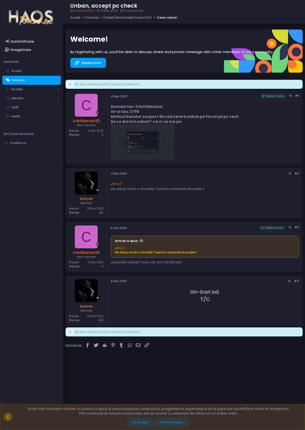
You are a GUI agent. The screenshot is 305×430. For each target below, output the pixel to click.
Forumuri (18, 80)
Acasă (16, 71)
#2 (297, 173)
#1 (297, 96)
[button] (58, 89)
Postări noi (18, 143)
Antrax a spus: (126, 241)
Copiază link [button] (133, 10)
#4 (296, 281)
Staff (14, 107)
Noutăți (17, 89)
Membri (17, 98)
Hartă (15, 116)
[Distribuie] (291, 96)
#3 (297, 227)
